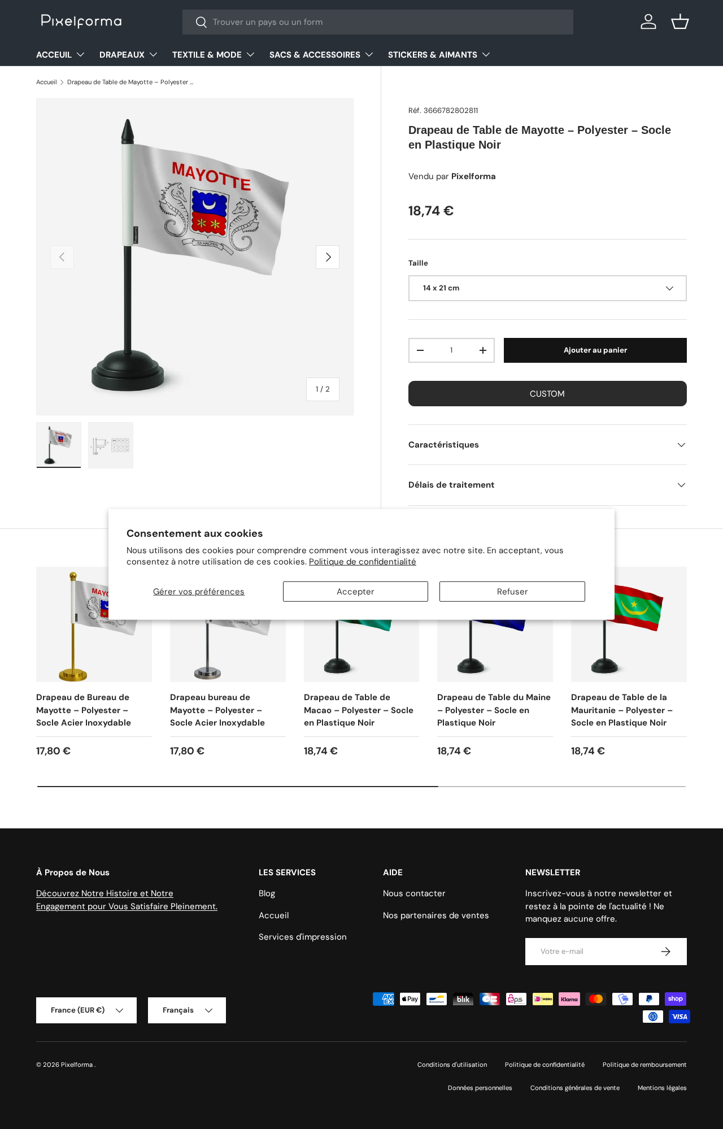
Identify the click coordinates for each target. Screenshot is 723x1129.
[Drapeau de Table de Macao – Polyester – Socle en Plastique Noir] (362, 625)
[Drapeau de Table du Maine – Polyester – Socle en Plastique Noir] (495, 625)
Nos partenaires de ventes (436, 915)
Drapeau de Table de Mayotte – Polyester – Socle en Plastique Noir (130, 82)
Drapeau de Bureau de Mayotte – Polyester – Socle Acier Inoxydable (83, 710)
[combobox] (378, 22)
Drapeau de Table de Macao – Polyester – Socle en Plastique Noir (358, 710)
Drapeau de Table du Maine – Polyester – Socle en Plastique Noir (494, 710)
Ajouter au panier (595, 350)
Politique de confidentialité (362, 561)
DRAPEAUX (122, 54)
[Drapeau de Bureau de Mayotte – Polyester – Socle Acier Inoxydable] (94, 625)
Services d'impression (303, 937)
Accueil (46, 82)
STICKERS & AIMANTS (432, 54)
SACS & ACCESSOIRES (314, 54)
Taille (418, 263)
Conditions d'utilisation (452, 1065)
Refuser (512, 591)
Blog (267, 893)
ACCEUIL (54, 54)
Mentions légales (662, 1088)
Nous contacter (414, 893)
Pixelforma (77, 1065)
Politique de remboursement (645, 1065)
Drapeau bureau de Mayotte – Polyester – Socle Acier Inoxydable (217, 710)
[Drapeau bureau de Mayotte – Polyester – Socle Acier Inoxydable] (228, 625)
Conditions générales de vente (575, 1088)
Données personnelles (480, 1088)
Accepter (355, 591)
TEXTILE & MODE (207, 54)
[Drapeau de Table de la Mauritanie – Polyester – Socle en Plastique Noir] (629, 625)
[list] (195, 257)
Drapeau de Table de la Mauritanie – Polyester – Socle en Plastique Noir (622, 710)
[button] (680, 21)
